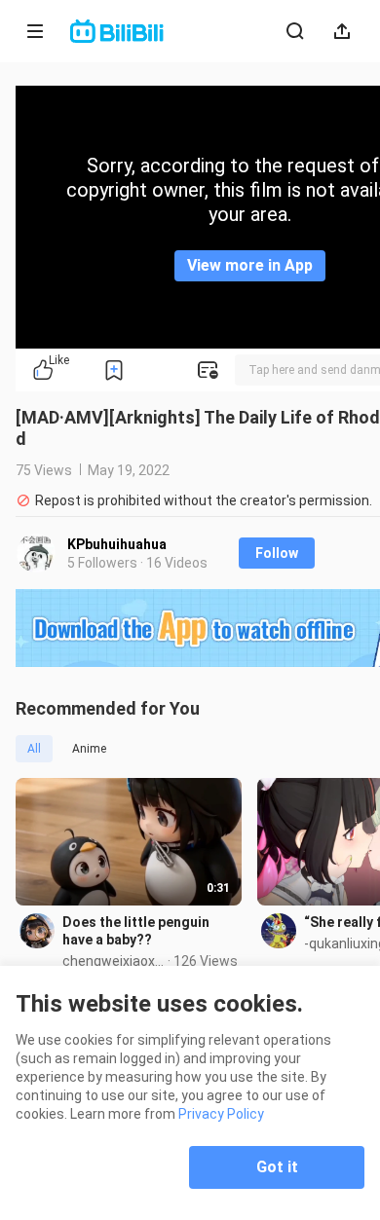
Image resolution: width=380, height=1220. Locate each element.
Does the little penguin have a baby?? (135, 930)
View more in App (250, 265)
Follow (276, 553)
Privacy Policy (221, 1114)
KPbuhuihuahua (117, 544)
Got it (277, 1167)
